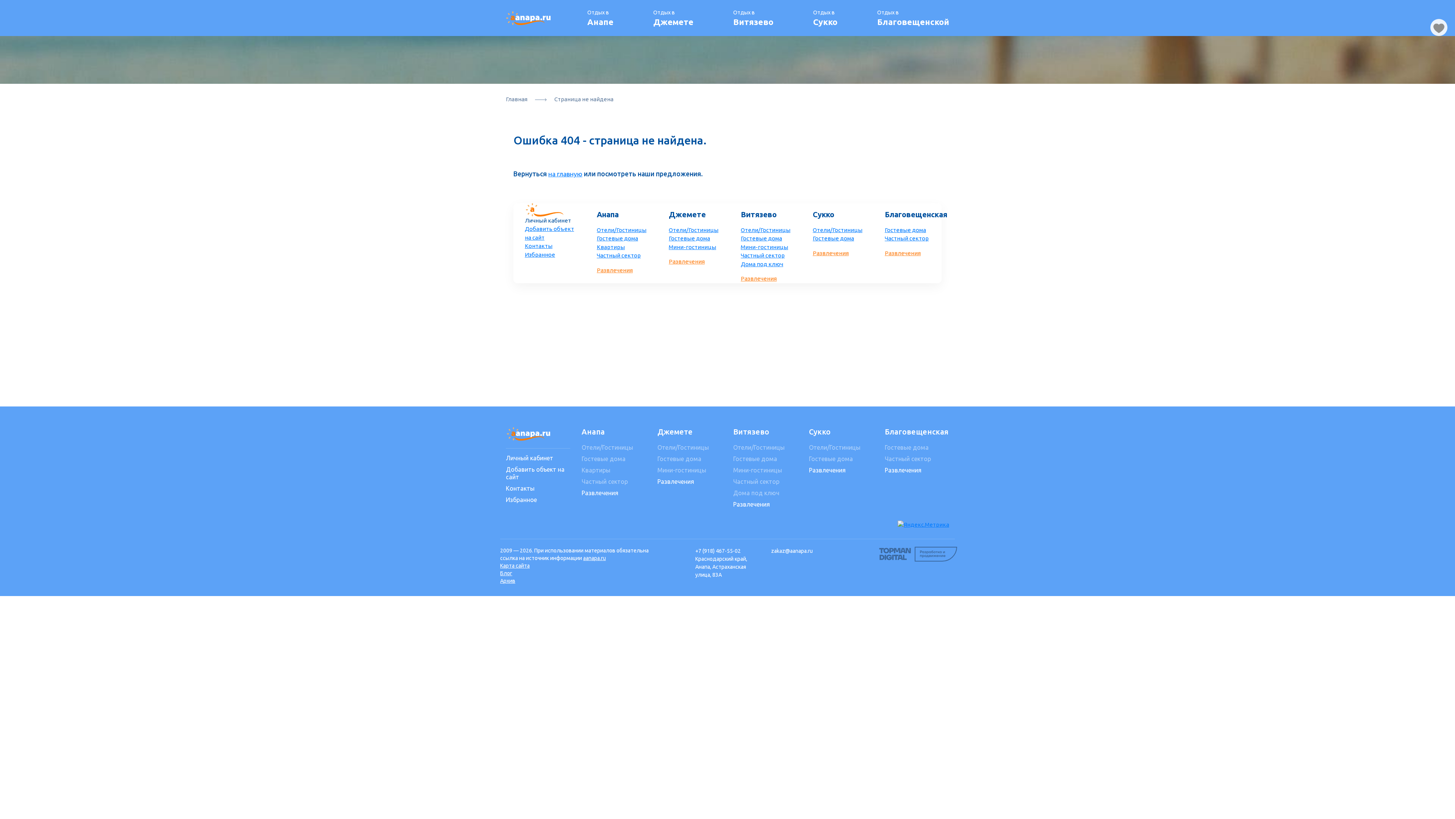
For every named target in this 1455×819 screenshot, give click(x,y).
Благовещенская (911, 214)
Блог (506, 573)
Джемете (687, 214)
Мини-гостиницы (692, 247)
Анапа (608, 214)
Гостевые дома (617, 238)
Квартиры (611, 247)
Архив (507, 581)
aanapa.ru (594, 558)
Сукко (823, 214)
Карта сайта (515, 566)
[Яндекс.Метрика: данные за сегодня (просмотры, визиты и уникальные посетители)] (923, 525)
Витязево (759, 214)
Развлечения (615, 270)
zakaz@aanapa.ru (792, 551)
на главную (565, 173)
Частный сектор (619, 255)
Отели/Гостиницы (621, 230)
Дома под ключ (762, 264)
